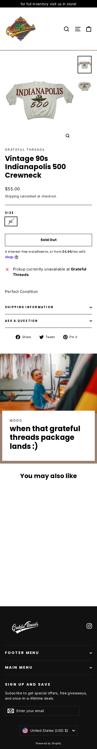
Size (9, 213)
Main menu (18, 667)
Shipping (12, 196)
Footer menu (22, 652)
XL (11, 221)
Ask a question (21, 321)
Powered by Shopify (48, 743)
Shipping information (29, 307)
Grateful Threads (25, 149)
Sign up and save (28, 684)
